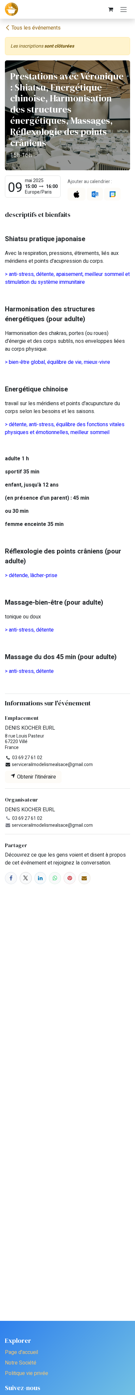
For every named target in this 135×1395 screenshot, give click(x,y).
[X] (26, 878)
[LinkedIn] (40, 878)
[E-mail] (84, 878)
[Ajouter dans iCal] (77, 194)
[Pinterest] (70, 878)
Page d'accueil (21, 1352)
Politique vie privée (26, 1373)
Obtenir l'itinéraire (36, 777)
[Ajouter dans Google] (112, 194)
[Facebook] (11, 878)
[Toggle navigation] (123, 9)
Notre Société (20, 1363)
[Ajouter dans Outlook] (95, 194)
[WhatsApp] (55, 878)
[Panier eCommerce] (110, 9)
